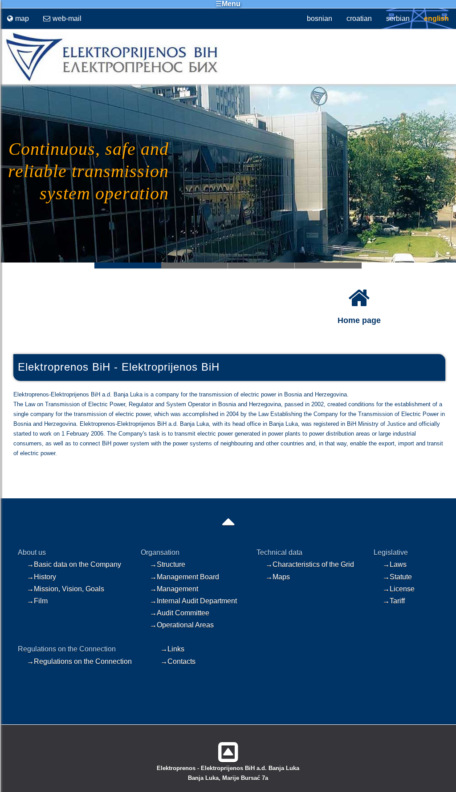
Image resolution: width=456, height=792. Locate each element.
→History (41, 577)
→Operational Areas (182, 625)
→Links (172, 649)
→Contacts (177, 661)
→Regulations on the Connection (79, 661)
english (436, 18)
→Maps (277, 577)
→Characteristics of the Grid (309, 564)
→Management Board (184, 577)
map (22, 18)
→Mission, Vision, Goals (65, 589)
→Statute (397, 577)
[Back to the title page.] (110, 80)
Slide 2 (194, 265)
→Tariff (394, 601)
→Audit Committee (179, 613)
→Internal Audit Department (193, 601)
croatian (359, 18)
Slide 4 (328, 265)
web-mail (67, 18)
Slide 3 (261, 265)
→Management (174, 589)
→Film (37, 601)
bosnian (319, 18)
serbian (398, 18)
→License (399, 589)
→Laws (395, 564)
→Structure (167, 564)
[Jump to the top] (228, 749)
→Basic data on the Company (74, 564)
